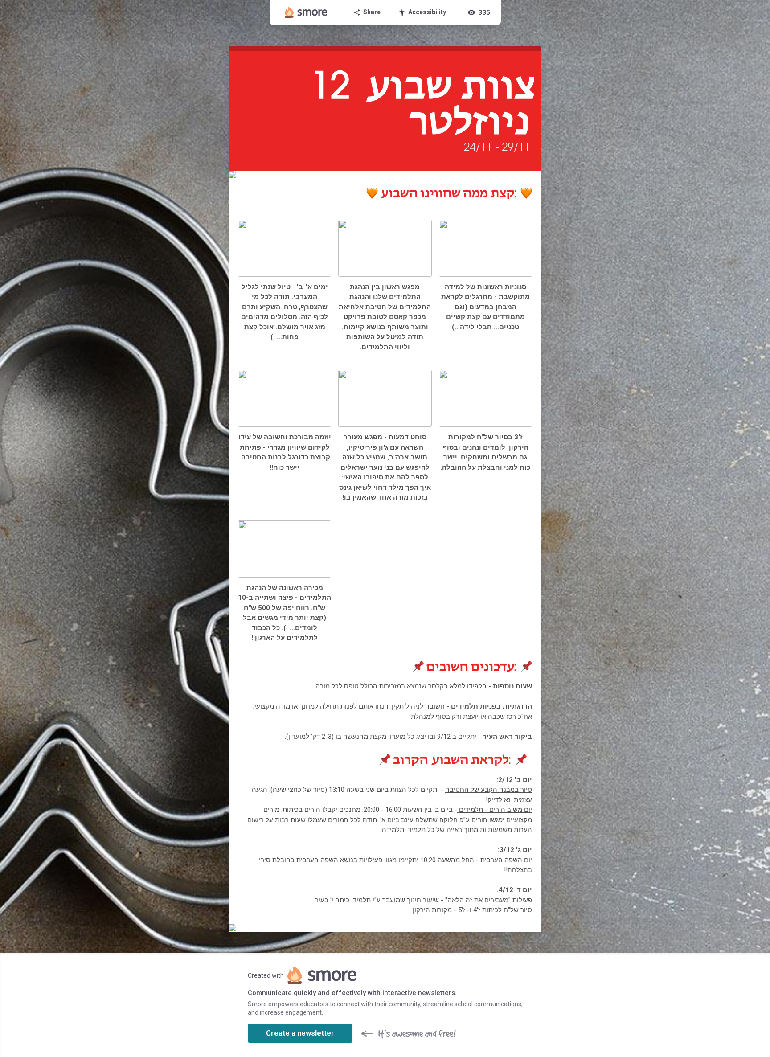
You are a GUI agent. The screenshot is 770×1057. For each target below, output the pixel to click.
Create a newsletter (300, 1033)
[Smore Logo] (306, 12)
